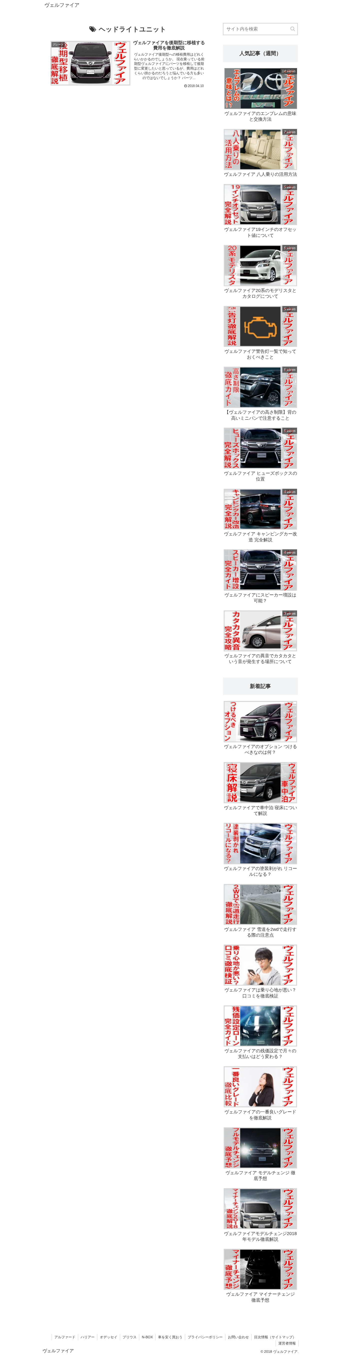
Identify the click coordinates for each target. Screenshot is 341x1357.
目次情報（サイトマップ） (275, 1337)
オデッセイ (108, 1337)
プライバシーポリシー (205, 1337)
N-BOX (147, 1337)
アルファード (64, 1337)
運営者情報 (287, 1343)
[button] (293, 29)
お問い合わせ (238, 1337)
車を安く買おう (170, 1337)
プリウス (130, 1337)
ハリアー (88, 1337)
